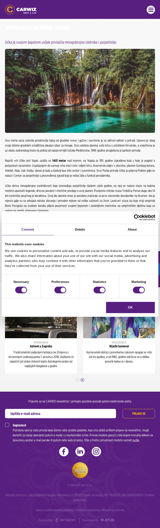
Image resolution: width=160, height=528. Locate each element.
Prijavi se (138, 414)
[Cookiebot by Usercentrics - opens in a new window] (137, 217)
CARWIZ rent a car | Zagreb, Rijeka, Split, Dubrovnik (20, 9)
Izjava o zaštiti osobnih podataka (55, 510)
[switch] (60, 290)
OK (130, 307)
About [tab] (132, 229)
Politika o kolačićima (88, 510)
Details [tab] (80, 229)
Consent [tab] (27, 229)
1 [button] (77, 380)
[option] (41, 331)
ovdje (136, 440)
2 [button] (82, 380)
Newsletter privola (113, 510)
